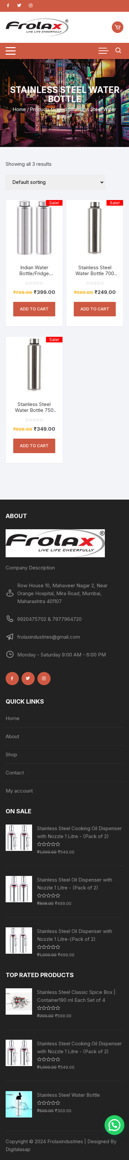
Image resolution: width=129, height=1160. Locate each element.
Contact (15, 772)
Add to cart (34, 308)
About (12, 736)
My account (19, 791)
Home (19, 109)
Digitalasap (18, 1149)
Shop (11, 754)
